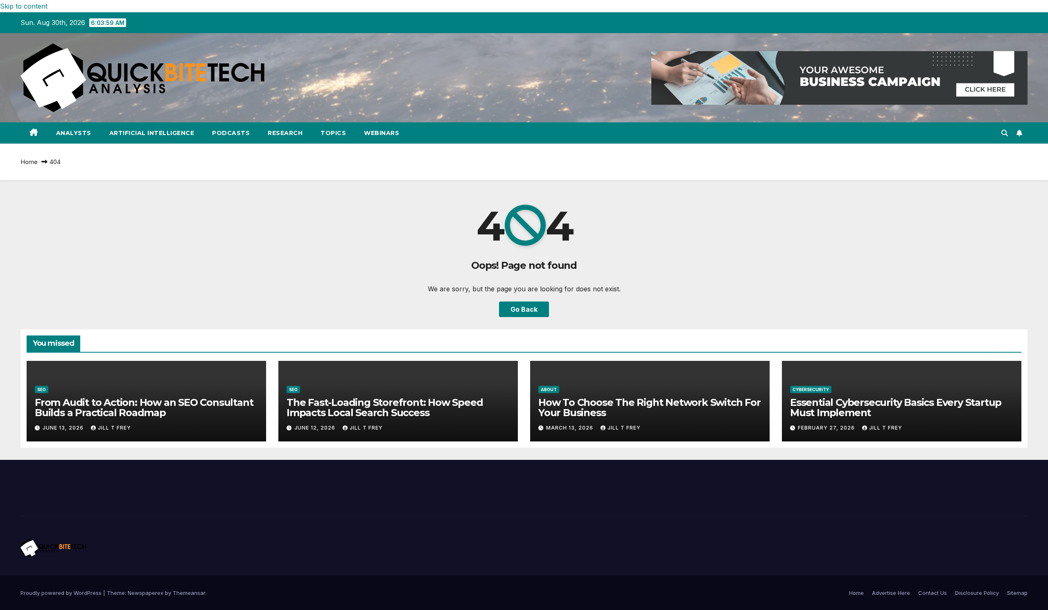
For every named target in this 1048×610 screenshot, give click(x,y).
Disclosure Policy (977, 593)
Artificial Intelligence (151, 133)
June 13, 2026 (64, 428)
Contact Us (932, 593)
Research (285, 133)
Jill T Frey (114, 428)
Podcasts (231, 133)
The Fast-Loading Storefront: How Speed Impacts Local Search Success (385, 407)
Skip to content (23, 6)
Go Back (524, 309)
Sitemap (1017, 593)
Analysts (73, 133)
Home (29, 162)
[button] (1004, 133)
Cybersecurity (811, 389)
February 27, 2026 (827, 428)
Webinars (381, 133)
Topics (333, 133)
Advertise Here (891, 593)
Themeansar (189, 593)
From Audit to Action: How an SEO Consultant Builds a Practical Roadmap (144, 407)
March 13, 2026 (570, 428)
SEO (41, 389)
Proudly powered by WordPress (61, 593)
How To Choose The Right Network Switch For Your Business (649, 407)
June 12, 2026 (315, 428)
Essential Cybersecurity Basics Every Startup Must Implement (895, 407)
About (549, 389)
